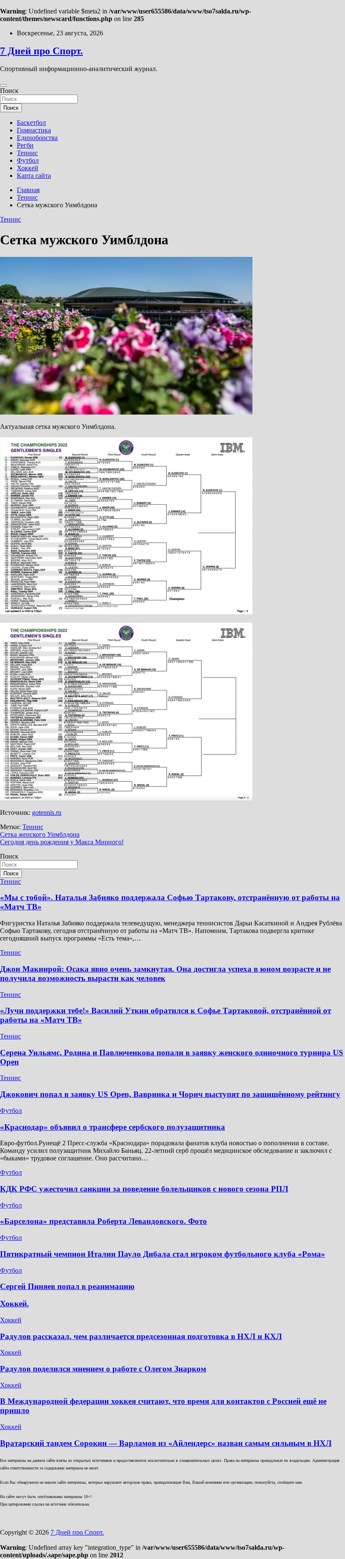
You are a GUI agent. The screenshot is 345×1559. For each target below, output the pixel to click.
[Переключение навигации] (3, 85)
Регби (25, 145)
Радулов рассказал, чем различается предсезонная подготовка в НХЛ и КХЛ (141, 1336)
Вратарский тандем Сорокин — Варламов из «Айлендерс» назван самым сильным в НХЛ (166, 1443)
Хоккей (27, 168)
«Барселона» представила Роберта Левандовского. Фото (103, 1221)
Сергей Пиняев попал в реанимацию (67, 1286)
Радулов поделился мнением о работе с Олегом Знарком (103, 1368)
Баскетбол (31, 122)
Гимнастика (34, 130)
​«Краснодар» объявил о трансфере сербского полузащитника (112, 1127)
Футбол (28, 160)
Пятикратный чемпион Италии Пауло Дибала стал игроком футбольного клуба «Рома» (162, 1254)
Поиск (9, 90)
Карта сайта (34, 175)
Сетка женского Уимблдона (40, 834)
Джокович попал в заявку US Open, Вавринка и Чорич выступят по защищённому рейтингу (170, 1094)
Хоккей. (14, 1303)
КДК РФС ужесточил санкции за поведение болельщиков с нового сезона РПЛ (144, 1188)
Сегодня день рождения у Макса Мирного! (62, 842)
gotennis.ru (46, 812)
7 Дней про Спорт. (41, 50)
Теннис (27, 152)
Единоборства (37, 137)
